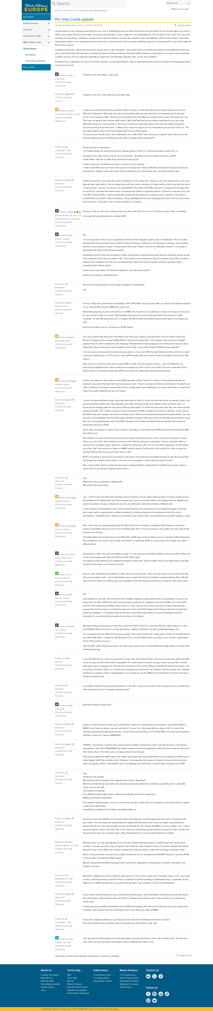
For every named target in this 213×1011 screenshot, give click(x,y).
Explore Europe (30, 23)
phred (71, 626)
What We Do (46, 978)
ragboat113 (69, 94)
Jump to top (185, 955)
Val (66, 147)
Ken (70, 235)
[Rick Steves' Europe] (36, 7)
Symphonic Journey (129, 984)
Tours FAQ (72, 978)
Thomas (68, 842)
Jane (71, 939)
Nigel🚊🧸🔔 (75, 212)
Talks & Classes (74, 984)
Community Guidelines (35, 61)
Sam (71, 75)
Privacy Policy (112, 1009)
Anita (71, 110)
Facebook (148, 994)
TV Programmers (128, 975)
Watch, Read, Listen (32, 42)
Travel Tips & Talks (32, 36)
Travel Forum (69, 10)
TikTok (167, 994)
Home (58, 10)
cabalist (68, 303)
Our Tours (27, 29)
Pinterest (148, 1000)
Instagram (154, 994)
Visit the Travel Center (77, 987)
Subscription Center (102, 981)
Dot (66, 685)
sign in (180, 9)
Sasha (71, 337)
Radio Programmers (129, 978)
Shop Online (29, 67)
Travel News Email (102, 975)
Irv (70, 574)
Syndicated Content (129, 981)
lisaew (68, 25)
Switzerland (82, 10)
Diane (67, 658)
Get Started (30, 55)
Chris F (72, 554)
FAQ (69, 975)
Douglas (72, 381)
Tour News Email (101, 978)
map (160, 976)
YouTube (160, 994)
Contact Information (50, 975)
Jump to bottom (184, 25)
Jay (66, 284)
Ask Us (70, 981)
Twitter (154, 1000)
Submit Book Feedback (78, 993)
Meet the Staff (47, 981)
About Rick (28, 17)
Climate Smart (47, 987)
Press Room (125, 987)
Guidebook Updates (77, 990)
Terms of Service (96, 1009)
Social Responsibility (50, 984)
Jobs (43, 990)
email (148, 976)
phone (154, 976)
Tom (66, 875)
